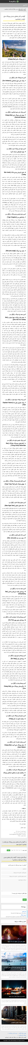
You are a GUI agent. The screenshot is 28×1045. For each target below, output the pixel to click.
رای (8, 850)
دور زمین (24, 911)
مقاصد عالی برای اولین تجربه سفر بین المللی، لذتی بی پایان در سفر (14, 968)
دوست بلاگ (23, 915)
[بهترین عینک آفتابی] (14, 1)
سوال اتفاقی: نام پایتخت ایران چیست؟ (19, 893)
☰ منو (25, 5)
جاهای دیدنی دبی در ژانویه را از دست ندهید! (16, 941)
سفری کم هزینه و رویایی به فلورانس (18, 1022)
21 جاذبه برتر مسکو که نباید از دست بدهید (17, 996)
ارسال (24, 899)
